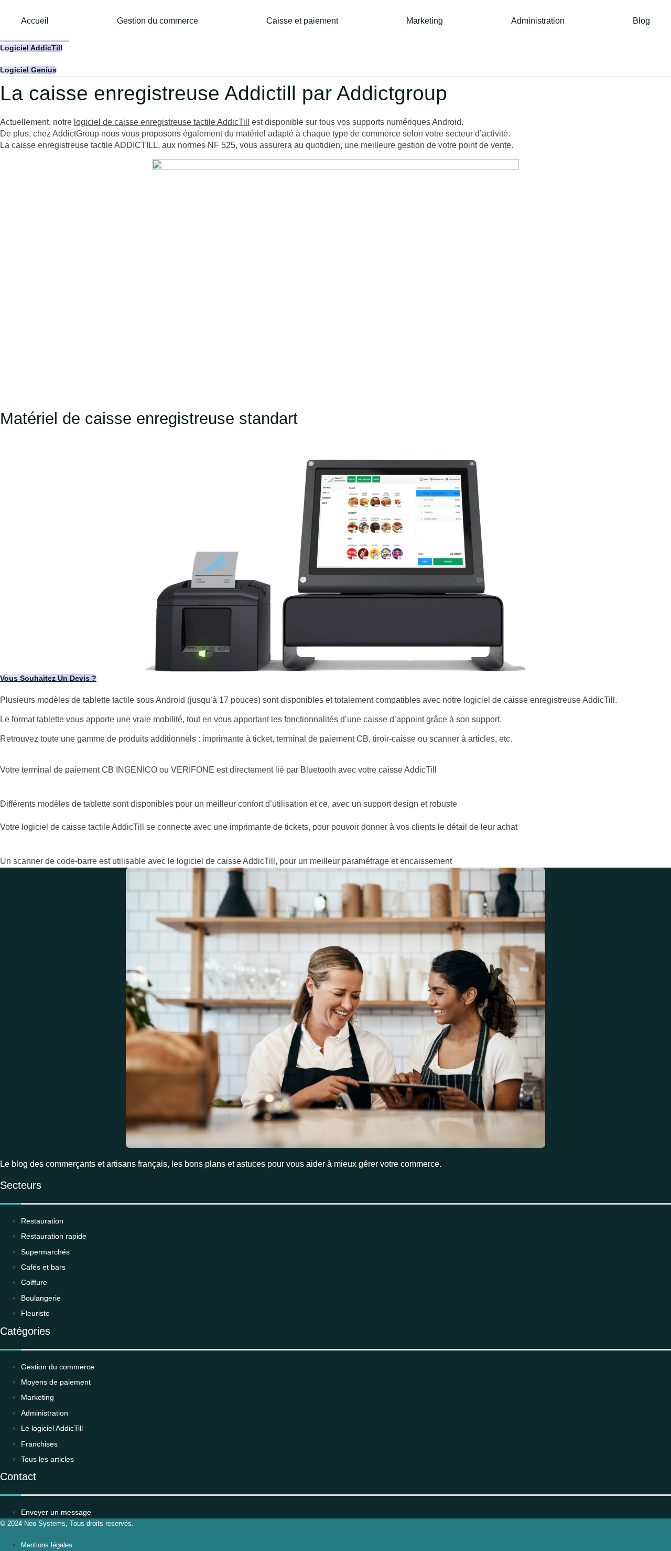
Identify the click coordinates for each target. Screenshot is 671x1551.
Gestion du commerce (157, 20)
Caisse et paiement (302, 20)
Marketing (424, 20)
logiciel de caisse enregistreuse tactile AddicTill (162, 122)
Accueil (35, 20)
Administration (538, 20)
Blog (641, 20)
